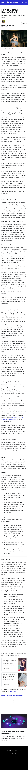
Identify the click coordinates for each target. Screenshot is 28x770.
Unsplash (21, 48)
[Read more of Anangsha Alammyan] (3, 21)
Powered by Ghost (14, 759)
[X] (12, 753)
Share (23, 23)
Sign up (14, 756)
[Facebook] (15, 753)
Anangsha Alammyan (9, 2)
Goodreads (13, 691)
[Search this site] (23, 2)
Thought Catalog (13, 48)
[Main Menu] (26, 2)
